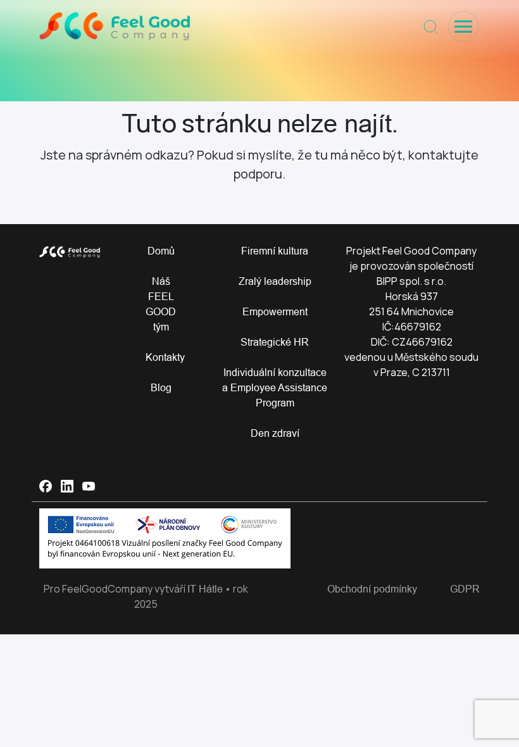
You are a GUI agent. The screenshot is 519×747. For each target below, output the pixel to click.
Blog (161, 387)
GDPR (465, 588)
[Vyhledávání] (431, 27)
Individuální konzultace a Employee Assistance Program (274, 387)
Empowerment (275, 311)
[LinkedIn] (67, 486)
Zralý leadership (275, 281)
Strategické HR (275, 342)
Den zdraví (275, 433)
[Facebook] (45, 486)
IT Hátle (205, 588)
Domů (161, 250)
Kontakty (161, 357)
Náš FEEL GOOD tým (161, 303)
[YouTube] (88, 486)
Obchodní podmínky (372, 588)
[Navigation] (463, 26)
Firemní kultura (274, 250)
